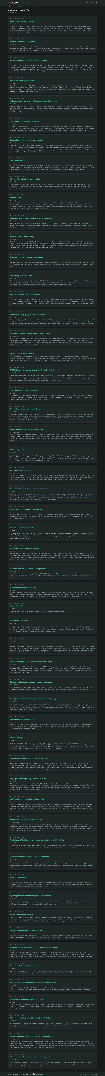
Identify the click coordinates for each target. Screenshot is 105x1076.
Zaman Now (94, 1074)
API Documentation (84, 1074)
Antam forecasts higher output (22, 81)
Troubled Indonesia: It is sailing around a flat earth (29, 857)
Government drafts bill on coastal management (28, 489)
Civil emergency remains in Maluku (23, 21)
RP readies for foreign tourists (22, 528)
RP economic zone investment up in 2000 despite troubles (33, 983)
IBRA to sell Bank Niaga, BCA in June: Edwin (27, 799)
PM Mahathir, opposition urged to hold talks (27, 999)
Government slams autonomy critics (24, 966)
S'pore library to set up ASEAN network (25, 409)
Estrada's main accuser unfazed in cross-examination (31, 682)
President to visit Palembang (21, 621)
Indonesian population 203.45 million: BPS (26, 930)
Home (80, 2)
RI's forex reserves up (18, 877)
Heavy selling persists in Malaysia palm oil (26, 429)
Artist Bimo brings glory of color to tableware (28, 315)
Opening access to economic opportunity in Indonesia (31, 896)
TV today (13, 641)
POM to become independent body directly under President (33, 370)
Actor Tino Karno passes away (22, 237)
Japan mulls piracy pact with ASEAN (24, 121)
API (91, 2)
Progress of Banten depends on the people (26, 257)
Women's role (15, 198)
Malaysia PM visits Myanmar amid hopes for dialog (30, 333)
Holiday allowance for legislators (23, 42)
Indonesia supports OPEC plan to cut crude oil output (31, 662)
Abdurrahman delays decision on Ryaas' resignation (30, 1057)
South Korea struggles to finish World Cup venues (29, 758)
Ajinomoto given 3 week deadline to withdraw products (31, 218)
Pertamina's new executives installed (24, 548)
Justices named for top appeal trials (24, 390)
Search (86, 2)
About (95, 2)
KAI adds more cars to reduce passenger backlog (29, 569)
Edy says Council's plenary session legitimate (28, 779)
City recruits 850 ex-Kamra (21, 470)
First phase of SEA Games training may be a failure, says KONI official (37, 840)
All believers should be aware (21, 914)
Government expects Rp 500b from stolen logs (28, 60)
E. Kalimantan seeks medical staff (23, 587)
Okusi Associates (39, 1074)
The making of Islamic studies (22, 276)
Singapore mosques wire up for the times (26, 820)
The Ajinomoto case (18, 160)
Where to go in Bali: (17, 450)
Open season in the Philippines (22, 354)
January (17, 6)
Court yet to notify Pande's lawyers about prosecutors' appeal (34, 699)
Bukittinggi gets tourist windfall (22, 719)
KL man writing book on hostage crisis (25, 179)
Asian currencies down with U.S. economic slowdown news (33, 101)
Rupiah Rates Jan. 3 (18, 606)
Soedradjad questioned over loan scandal (26, 140)
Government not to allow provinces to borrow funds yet (31, 1036)
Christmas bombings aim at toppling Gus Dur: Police (30, 1018)
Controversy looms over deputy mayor (25, 294)
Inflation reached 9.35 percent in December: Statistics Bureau (34, 947)
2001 (9, 6)
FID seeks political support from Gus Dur (26, 509)
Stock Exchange (16, 738)
